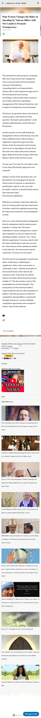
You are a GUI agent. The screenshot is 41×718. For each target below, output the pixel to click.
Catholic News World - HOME (16, 3)
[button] (3, 34)
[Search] (38, 3)
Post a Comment (8, 331)
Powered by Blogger (21, 715)
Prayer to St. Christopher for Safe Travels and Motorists (17, 629)
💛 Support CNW (31, 714)
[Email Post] (3, 316)
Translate (15, 348)
